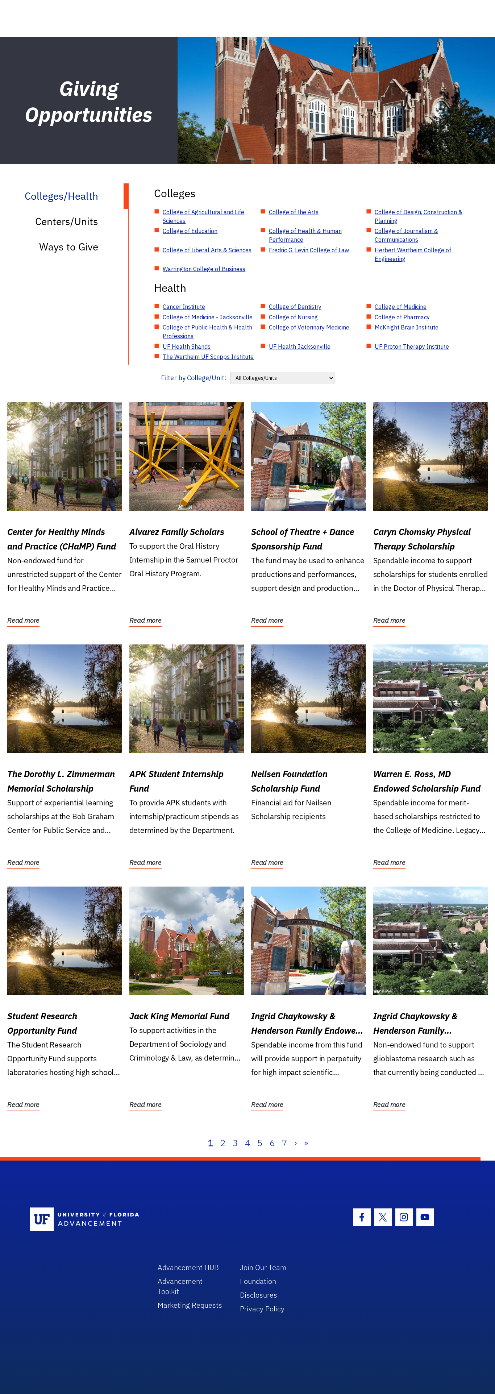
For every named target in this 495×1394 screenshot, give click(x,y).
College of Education (190, 231)
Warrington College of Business (204, 269)
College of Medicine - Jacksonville (208, 317)
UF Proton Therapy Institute (412, 346)
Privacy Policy (262, 1309)
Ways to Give (68, 246)
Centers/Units (66, 221)
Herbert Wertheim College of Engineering (413, 254)
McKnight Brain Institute (406, 327)
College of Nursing (293, 317)
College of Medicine (401, 306)
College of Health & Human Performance (305, 235)
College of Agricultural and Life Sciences (203, 216)
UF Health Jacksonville (299, 346)
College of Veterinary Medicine (309, 327)
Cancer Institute (184, 306)
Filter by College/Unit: (193, 378)
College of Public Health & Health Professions (207, 332)
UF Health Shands (187, 346)
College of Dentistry (295, 306)
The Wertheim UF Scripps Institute (208, 356)
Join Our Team (263, 1267)
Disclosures (258, 1295)
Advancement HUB (188, 1267)
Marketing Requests (190, 1305)
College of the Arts (294, 212)
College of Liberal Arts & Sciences (207, 250)
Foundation (258, 1281)
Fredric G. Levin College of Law (309, 250)
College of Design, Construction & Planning (418, 216)
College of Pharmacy (402, 317)
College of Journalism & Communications (406, 235)
